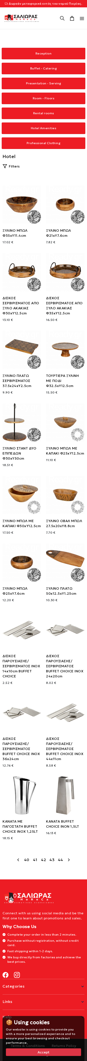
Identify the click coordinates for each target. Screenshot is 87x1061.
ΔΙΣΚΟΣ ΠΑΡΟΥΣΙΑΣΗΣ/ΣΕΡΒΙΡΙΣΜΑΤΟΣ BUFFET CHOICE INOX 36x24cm (21, 749)
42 (43, 859)
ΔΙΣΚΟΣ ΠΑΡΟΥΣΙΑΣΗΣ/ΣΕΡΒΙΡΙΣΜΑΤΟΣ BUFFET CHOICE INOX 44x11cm (64, 749)
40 (26, 859)
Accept (43, 1052)
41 (35, 859)
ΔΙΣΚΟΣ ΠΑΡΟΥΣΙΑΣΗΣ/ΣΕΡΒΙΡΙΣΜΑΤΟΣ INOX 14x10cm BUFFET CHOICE (21, 666)
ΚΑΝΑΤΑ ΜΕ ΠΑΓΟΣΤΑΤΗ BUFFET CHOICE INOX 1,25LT (20, 826)
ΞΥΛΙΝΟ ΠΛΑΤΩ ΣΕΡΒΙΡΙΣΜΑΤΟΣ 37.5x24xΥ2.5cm (17, 381)
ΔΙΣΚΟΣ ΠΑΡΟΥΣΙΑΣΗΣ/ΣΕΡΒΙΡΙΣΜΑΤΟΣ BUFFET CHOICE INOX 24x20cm (64, 666)
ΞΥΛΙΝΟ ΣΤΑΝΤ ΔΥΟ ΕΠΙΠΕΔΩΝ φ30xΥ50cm (19, 453)
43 (51, 859)
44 (60, 859)
